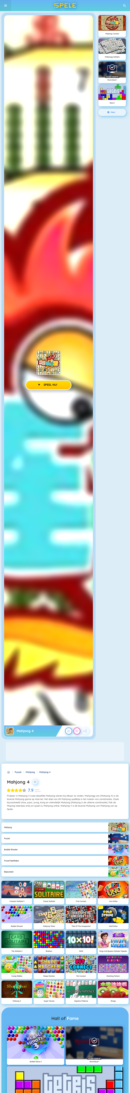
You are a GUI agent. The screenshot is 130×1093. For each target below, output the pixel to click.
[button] (124, 5)
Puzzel (18, 772)
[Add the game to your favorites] (35, 782)
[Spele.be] (8, 772)
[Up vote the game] (68, 731)
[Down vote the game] (76, 731)
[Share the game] (85, 731)
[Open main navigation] (5, 5)
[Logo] (65, 5)
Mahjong (30, 772)
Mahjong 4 (45, 772)
